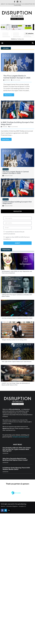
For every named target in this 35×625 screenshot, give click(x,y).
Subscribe (17, 5)
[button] (2, 43)
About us (4, 4)
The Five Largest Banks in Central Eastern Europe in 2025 (16, 77)
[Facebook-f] (14, 2)
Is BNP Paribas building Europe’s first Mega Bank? (17, 202)
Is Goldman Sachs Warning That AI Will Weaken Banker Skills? (16, 468)
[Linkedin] (17, 2)
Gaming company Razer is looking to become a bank (17, 318)
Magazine (11, 4)
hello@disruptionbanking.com (20, 436)
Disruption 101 (29, 4)
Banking (5, 169)
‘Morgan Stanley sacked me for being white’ (14, 339)
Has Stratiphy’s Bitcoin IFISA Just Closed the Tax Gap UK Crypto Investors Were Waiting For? (16, 449)
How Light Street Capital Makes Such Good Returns (16, 361)
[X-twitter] (20, 2)
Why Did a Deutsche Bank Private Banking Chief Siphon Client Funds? (15, 459)
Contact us (20, 4)
